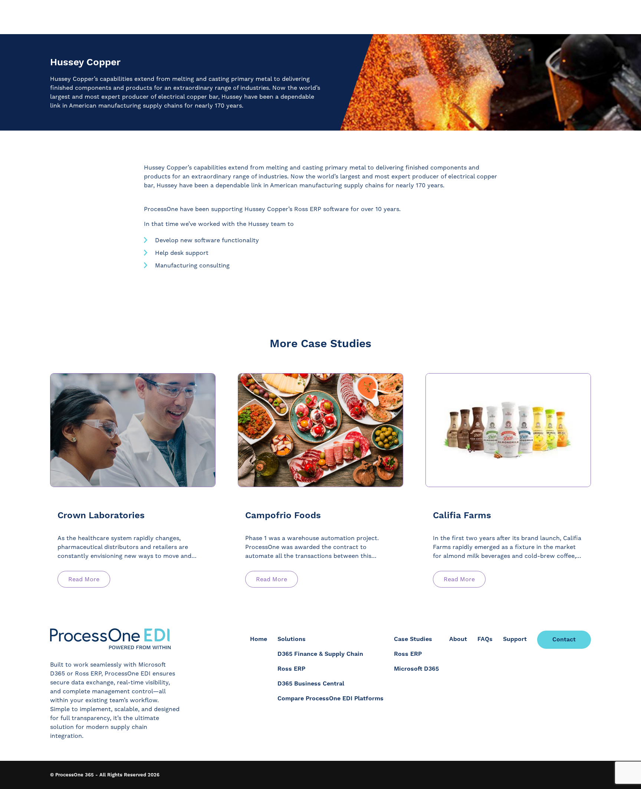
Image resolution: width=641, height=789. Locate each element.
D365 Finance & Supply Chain (320, 654)
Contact (564, 639)
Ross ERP (291, 669)
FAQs (485, 639)
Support (515, 639)
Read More (83, 579)
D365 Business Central (310, 683)
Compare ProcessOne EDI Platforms (330, 698)
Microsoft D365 (416, 669)
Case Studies (413, 639)
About (458, 639)
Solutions (291, 639)
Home (258, 639)
